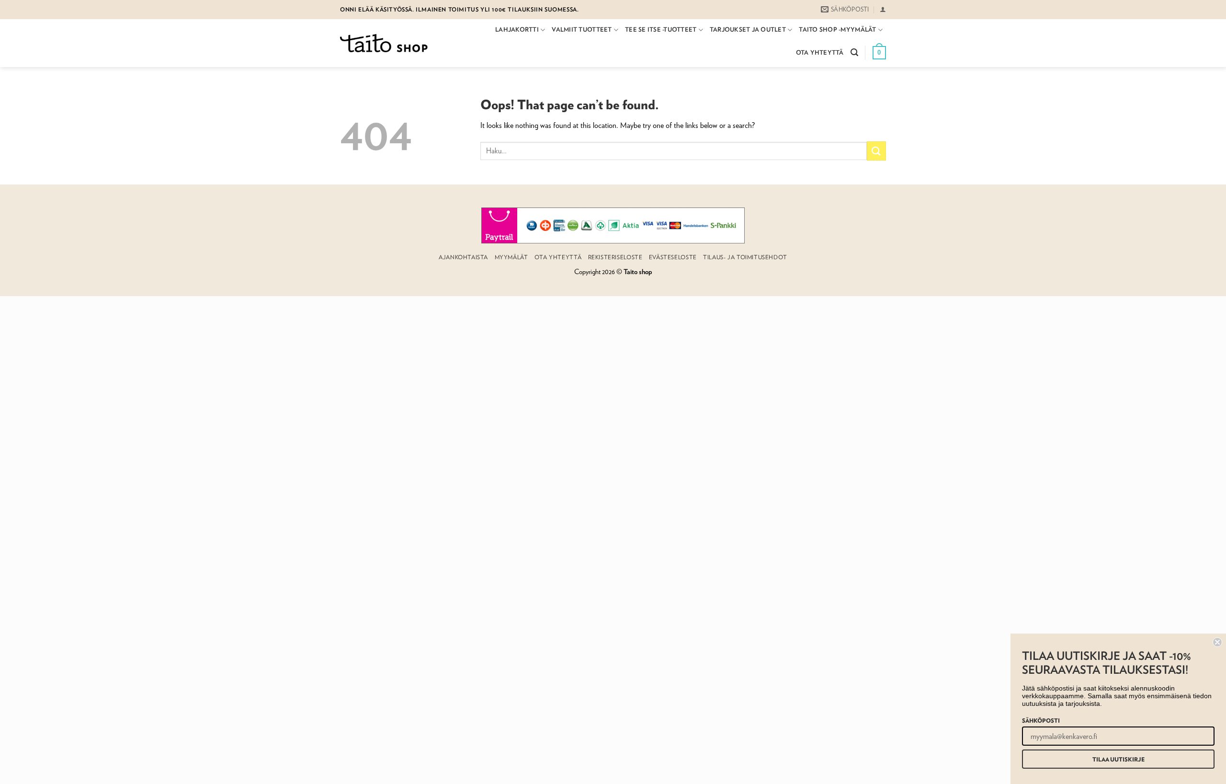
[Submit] (876, 150)
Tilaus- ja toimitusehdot (745, 257)
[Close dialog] (1217, 642)
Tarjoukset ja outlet (748, 29)
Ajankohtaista (463, 257)
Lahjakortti (517, 29)
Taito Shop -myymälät (837, 29)
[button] (883, 9)
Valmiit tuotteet (582, 29)
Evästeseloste (673, 257)
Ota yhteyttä (820, 52)
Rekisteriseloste (615, 257)
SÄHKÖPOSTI (1041, 720)
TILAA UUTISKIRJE (1118, 759)
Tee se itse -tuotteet (660, 29)
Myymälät (511, 257)
